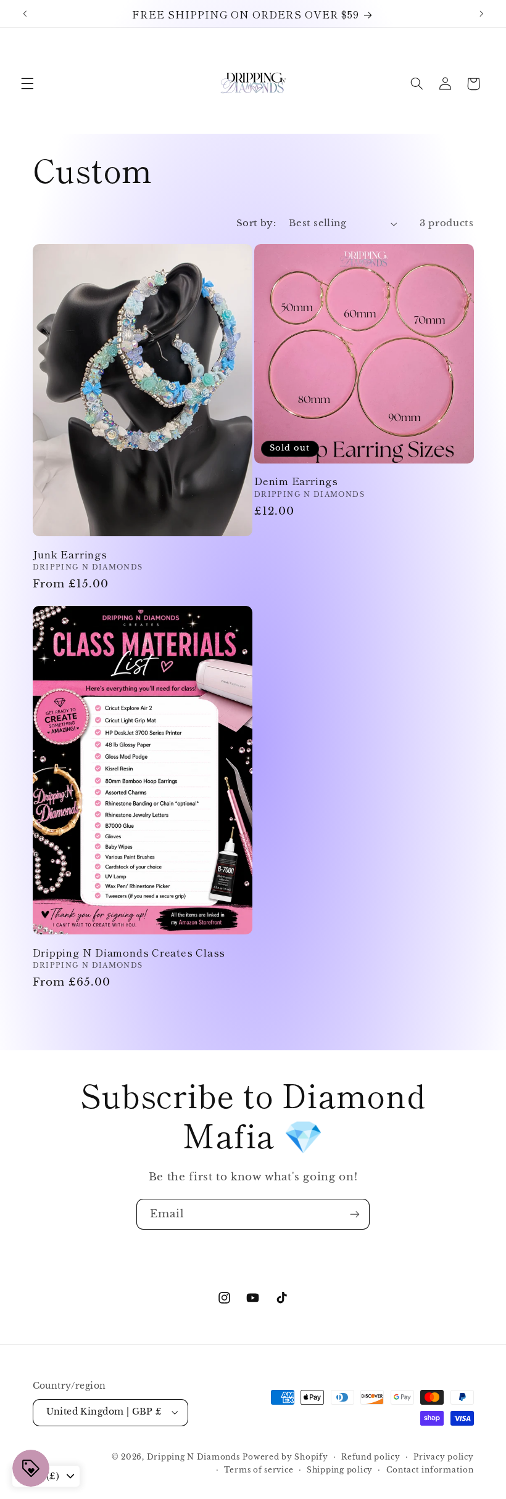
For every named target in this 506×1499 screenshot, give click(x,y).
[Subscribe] (355, 1214)
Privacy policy (443, 1457)
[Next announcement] (481, 13)
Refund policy (370, 1457)
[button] (27, 84)
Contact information (430, 1470)
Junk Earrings (70, 553)
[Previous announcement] (24, 13)
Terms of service (259, 1470)
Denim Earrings (296, 480)
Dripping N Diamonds (193, 1457)
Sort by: (256, 223)
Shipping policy (340, 1470)
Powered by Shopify (285, 1457)
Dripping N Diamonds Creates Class (129, 952)
